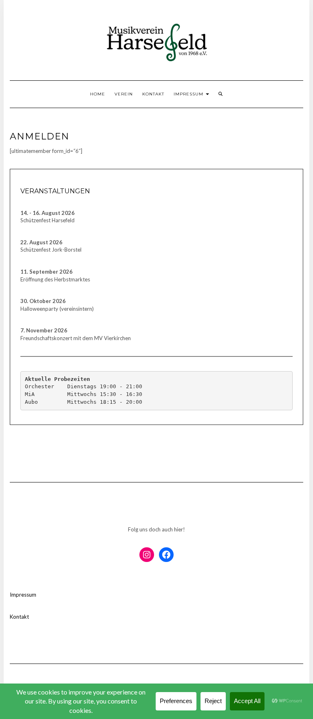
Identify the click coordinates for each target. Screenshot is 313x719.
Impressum (189, 94)
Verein (124, 94)
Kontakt (153, 94)
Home (97, 94)
